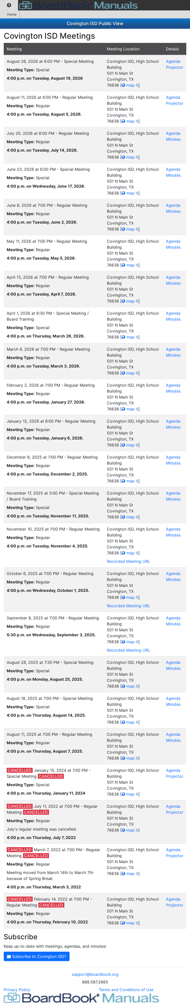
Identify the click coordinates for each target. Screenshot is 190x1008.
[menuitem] (9, 5)
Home (12, 14)
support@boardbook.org (95, 974)
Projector (174, 67)
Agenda (173, 61)
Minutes (173, 139)
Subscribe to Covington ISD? (38, 956)
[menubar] (70, 5)
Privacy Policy (17, 989)
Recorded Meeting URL (128, 561)
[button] (9, 5)
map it (131, 85)
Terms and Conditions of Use (126, 989)
